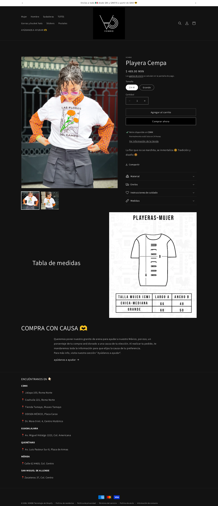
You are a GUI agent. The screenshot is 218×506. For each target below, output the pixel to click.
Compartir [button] (134, 164)
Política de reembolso (65, 503)
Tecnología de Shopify (43, 503)
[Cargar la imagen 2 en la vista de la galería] (50, 200)
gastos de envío (136, 76)
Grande (147, 87)
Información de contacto (147, 503)
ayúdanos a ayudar (65, 359)
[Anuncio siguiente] (195, 3)
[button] (179, 23)
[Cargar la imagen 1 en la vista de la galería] (30, 200)
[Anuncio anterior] (22, 3)
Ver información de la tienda (144, 141)
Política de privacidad (86, 503)
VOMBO (31, 503)
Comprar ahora (160, 121)
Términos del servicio (108, 503)
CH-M (132, 87)
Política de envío (127, 503)
